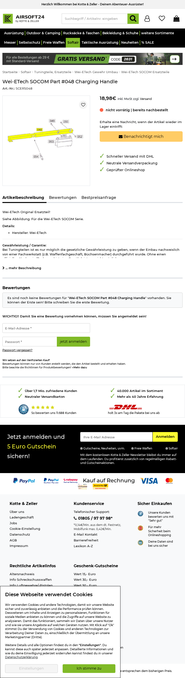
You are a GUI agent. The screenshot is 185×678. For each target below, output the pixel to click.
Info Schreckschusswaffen (31, 579)
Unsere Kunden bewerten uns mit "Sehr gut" (161, 516)
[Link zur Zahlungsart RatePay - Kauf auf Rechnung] (70, 480)
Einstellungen (31, 668)
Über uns (17, 512)
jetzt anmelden (73, 341)
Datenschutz (20, 534)
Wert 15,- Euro (85, 574)
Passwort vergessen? (17, 350)
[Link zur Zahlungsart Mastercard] (169, 480)
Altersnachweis (22, 574)
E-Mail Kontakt (85, 534)
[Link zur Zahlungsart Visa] (149, 480)
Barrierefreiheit (86, 540)
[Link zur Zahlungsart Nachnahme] (100, 486)
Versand (146, 99)
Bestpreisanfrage (98, 197)
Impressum (19, 546)
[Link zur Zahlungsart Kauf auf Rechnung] (109, 480)
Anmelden (167, 436)
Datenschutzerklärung (21, 657)
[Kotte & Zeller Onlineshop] (29, 18)
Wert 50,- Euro (85, 585)
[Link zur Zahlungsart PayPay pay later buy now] (51, 480)
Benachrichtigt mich (143, 136)
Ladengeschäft (22, 517)
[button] (13, 33)
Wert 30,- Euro (85, 579)
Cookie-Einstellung (25, 529)
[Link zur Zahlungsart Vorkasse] (82, 486)
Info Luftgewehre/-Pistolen (31, 585)
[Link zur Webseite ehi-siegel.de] (140, 528)
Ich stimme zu (89, 668)
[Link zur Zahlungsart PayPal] (24, 480)
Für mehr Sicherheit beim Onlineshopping (159, 531)
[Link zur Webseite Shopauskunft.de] (140, 513)
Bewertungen (63, 197)
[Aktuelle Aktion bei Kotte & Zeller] (92, 58)
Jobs (13, 523)
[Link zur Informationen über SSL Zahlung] (140, 542)
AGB (13, 540)
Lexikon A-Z (83, 546)
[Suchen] (133, 19)
